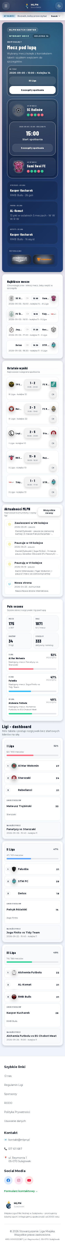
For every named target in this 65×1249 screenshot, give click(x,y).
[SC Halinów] (18, 110)
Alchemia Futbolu (30, 972)
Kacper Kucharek (18, 1012)
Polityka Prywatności (17, 1112)
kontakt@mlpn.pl (19, 1139)
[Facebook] (8, 1180)
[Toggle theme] (59, 6)
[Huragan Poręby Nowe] (11, 409)
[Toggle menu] (6, 6)
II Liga (11, 849)
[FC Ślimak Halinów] (11, 314)
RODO (8, 1103)
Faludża (23, 869)
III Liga (32, 80)
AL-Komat (24, 984)
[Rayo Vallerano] (53, 458)
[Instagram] (19, 1180)
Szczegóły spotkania (32, 89)
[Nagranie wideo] (52, 394)
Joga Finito (12, 917)
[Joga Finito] (11, 329)
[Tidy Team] (53, 314)
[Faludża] (14, 869)
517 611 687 (15, 1148)
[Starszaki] (53, 433)
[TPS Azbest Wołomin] (11, 384)
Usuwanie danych (15, 1121)
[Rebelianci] (14, 790)
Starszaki (24, 777)
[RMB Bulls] (14, 996)
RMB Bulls (24, 996)
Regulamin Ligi (13, 1085)
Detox (22, 893)
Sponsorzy (10, 1094)
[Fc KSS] (53, 384)
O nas (8, 1076)
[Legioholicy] (11, 433)
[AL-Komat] (14, 984)
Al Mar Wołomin (28, 765)
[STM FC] (53, 345)
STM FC (23, 881)
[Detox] (11, 345)
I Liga (10, 746)
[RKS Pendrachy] (11, 458)
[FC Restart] (53, 409)
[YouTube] (29, 1180)
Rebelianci (25, 790)
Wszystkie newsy (49, 511)
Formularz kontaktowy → (21, 1191)
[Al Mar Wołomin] (14, 765)
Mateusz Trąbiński (19, 806)
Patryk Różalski (17, 909)
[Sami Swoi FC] (18, 167)
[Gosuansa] (53, 329)
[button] (32, 300)
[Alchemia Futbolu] (14, 972)
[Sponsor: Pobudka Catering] (32, 259)
